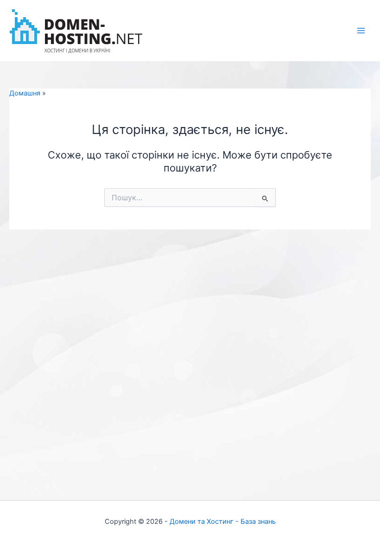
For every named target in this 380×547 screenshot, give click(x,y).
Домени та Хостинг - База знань (223, 521)
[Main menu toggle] (361, 30)
